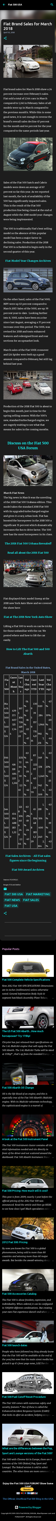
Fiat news (12, 900)
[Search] (52, 4)
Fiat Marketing (38, 894)
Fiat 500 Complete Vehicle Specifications (26, 979)
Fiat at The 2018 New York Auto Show (28, 617)
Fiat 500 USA (15, 4)
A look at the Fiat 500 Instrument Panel (25, 1139)
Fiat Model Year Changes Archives (28, 260)
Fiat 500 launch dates (14, 1345)
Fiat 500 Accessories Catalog (19, 1293)
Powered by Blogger (29, 1507)
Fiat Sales (31, 900)
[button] (5, 38)
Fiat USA (11, 905)
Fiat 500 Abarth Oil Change (18, 1087)
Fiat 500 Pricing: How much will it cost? (25, 1190)
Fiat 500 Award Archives (28, 869)
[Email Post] (5, 889)
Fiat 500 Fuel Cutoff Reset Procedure (24, 1396)
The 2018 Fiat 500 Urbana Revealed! (28, 543)
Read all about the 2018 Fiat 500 (28, 552)
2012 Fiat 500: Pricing (15, 1242)
